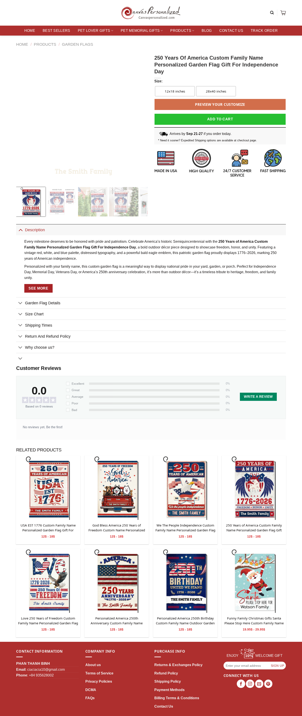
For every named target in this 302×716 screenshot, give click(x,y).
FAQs (90, 698)
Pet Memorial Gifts (140, 30)
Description (35, 230)
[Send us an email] (259, 684)
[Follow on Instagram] (250, 684)
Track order (264, 30)
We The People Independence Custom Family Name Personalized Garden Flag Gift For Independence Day (185, 528)
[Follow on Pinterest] (268, 684)
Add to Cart (220, 119)
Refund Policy (166, 673)
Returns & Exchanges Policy (178, 665)
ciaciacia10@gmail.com (46, 669)
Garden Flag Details (42, 303)
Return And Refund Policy (48, 336)
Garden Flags (77, 44)
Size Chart (34, 314)
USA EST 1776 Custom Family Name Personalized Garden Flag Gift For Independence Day (48, 528)
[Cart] (283, 12)
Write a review (258, 396)
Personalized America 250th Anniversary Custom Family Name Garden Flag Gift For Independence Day (116, 621)
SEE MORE (38, 288)
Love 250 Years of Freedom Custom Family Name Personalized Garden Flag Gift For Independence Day (48, 621)
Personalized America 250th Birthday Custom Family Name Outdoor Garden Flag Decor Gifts (185, 621)
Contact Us (231, 30)
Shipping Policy (167, 681)
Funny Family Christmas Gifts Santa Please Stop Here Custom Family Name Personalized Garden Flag (254, 621)
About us (93, 665)
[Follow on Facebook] (241, 684)
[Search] (272, 12)
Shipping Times (38, 325)
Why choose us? (39, 347)
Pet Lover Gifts (94, 30)
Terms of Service (99, 673)
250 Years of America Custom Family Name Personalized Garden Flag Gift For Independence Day (254, 528)
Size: (158, 81)
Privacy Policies (98, 681)
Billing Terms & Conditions (176, 698)
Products (180, 30)
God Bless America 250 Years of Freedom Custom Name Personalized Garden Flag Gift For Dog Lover (116, 528)
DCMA (90, 690)
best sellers (56, 30)
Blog (207, 30)
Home (29, 30)
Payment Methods (169, 690)
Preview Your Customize (220, 104)
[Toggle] (20, 230)
